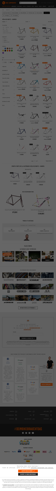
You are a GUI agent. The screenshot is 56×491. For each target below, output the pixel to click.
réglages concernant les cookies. (42, 467)
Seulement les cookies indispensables (28, 474)
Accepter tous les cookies (27, 471)
